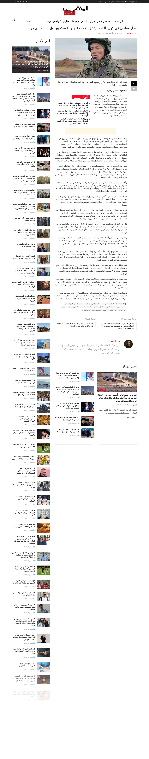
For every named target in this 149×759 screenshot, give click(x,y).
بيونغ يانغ (64, 307)
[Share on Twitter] (134, 83)
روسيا (104, 310)
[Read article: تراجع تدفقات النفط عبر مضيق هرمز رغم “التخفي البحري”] (43, 384)
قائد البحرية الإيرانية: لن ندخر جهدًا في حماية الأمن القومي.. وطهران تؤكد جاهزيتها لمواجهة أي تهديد (72, 113)
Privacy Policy (133, 2)
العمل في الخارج (98, 307)
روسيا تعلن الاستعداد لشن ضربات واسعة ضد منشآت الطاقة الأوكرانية (23, 284)
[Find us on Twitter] (13, 1)
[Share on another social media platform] (134, 88)
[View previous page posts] (97, 444)
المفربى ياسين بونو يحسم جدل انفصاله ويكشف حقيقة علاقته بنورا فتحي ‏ (24, 607)
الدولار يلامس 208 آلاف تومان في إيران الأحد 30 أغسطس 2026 (25, 164)
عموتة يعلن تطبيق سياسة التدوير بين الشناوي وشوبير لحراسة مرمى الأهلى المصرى (23, 555)
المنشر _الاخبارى (73, 307)
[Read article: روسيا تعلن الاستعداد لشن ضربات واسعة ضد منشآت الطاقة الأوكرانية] (43, 285)
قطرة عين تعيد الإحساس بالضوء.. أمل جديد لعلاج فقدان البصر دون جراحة (24, 691)
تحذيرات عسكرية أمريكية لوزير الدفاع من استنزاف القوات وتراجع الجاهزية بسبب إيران (67, 405)
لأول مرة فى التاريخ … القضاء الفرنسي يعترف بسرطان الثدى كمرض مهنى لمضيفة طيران (24, 677)
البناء (81, 304)
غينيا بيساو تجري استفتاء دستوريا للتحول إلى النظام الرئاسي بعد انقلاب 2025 (24, 192)
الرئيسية (119, 21)
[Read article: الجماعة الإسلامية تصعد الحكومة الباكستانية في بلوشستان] (43, 396)
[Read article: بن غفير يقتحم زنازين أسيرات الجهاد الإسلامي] (43, 221)
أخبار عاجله (105, 304)
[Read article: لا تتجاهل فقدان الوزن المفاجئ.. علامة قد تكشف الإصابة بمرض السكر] (43, 652)
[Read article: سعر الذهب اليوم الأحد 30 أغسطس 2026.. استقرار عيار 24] (43, 528)
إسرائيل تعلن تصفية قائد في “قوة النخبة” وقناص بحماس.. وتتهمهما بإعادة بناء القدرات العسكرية (24, 754)
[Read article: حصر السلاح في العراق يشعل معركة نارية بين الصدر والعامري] (87, 421)
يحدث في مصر (104, 21)
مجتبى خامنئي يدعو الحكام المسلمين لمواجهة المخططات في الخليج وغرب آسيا (25, 270)
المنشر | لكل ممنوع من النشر (107, 2)
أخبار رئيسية (109, 33)
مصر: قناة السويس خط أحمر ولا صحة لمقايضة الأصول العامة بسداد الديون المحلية (24, 342)
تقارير (66, 21)
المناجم (89, 307)
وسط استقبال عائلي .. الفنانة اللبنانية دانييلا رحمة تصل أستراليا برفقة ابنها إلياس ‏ (24, 637)
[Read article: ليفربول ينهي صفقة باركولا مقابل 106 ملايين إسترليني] (43, 448)
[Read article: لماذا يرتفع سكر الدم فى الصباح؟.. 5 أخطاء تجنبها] (43, 666)
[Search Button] (14, 20)
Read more (130, 417)
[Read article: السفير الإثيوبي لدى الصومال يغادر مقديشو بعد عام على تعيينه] (43, 259)
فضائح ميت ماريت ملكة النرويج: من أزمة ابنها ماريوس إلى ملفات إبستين (24, 312)
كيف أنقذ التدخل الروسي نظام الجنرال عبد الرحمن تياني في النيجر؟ (25, 298)
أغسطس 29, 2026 (29, 713)
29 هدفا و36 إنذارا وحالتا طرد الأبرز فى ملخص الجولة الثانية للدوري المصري (25, 569)
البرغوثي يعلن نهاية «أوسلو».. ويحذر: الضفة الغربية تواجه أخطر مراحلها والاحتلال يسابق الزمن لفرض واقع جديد (73, 105)
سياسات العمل (96, 310)
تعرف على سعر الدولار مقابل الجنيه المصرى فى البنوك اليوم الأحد (24, 512)
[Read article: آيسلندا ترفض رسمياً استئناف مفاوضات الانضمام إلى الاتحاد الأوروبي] (43, 152)
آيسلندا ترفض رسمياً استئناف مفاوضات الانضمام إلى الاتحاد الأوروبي (25, 150)
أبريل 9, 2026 (118, 33)
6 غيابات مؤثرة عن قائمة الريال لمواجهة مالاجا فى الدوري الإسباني (24, 499)
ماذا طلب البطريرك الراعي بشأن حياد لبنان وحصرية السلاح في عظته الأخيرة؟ (24, 232)
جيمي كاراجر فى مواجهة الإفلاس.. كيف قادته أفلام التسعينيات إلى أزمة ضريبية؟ (25, 471)
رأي (49, 21)
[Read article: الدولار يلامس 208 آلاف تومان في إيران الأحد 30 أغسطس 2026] (43, 166)
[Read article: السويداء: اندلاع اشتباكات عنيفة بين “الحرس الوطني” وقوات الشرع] (43, 358)
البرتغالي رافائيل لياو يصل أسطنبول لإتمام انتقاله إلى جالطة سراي (23, 484)
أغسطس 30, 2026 (122, 405)
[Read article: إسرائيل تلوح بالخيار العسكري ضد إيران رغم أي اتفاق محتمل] (43, 408)
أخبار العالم (113, 304)
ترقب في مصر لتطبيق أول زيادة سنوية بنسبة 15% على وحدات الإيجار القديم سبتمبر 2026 (24, 178)
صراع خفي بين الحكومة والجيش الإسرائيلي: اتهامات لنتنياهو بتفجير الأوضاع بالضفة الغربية (24, 206)
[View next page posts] (93, 444)
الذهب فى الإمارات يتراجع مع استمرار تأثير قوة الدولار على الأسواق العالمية (25, 418)
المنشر (83, 307)
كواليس (57, 21)
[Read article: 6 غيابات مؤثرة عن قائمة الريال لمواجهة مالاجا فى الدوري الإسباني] (43, 500)
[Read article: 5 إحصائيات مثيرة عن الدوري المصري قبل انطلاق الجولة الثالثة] (43, 584)
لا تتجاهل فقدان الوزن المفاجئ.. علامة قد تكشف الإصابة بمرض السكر (24, 651)
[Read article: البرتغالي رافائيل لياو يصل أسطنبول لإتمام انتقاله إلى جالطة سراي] (43, 486)
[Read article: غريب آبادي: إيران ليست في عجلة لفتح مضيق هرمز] (43, 247)
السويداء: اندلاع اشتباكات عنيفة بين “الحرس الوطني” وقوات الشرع (24, 356)
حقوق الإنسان (113, 310)
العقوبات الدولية (121, 307)
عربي (92, 21)
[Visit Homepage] (74, 10)
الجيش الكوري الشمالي (71, 304)
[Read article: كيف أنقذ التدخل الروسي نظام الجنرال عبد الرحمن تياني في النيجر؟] (43, 299)
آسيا (120, 304)
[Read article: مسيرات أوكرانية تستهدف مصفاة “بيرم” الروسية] (43, 372)
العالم (84, 21)
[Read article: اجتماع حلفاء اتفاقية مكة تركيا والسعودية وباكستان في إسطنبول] (87, 433)
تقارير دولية (122, 310)
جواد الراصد (130, 33)
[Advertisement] (90, 131)
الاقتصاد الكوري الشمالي (92, 304)
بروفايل (75, 21)
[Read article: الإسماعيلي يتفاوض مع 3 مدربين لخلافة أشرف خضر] (43, 596)
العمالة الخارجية (109, 307)
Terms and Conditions (122, 2)
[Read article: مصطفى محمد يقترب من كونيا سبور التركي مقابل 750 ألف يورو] (43, 460)
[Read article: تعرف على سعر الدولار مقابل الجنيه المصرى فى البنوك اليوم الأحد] (43, 514)
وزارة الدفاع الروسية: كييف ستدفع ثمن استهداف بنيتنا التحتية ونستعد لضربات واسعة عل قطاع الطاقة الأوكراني (72, 121)
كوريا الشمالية (86, 310)
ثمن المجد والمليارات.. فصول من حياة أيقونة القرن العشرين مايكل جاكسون (24, 432)
